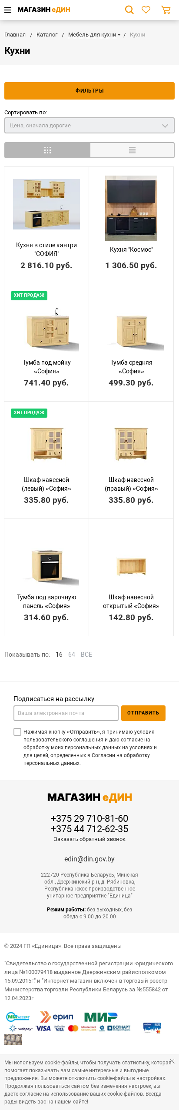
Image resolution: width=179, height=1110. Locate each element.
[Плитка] (47, 150)
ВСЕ (86, 654)
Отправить (143, 713)
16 (59, 654)
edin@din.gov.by (89, 859)
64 (71, 654)
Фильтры (90, 91)
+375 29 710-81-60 (89, 819)
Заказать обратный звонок (90, 839)
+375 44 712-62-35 (89, 829)
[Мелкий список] (132, 150)
